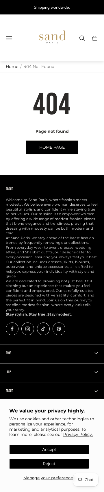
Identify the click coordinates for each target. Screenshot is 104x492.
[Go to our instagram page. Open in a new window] (27, 329)
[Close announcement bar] (95, 7)
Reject (49, 463)
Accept (49, 449)
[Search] (82, 38)
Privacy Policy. (78, 434)
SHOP (8, 353)
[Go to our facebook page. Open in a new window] (12, 329)
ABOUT (9, 391)
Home (12, 66)
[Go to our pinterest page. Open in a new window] (59, 329)
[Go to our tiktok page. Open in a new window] (43, 329)
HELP (8, 372)
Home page (52, 147)
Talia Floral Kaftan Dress (50, 489)
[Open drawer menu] (9, 38)
